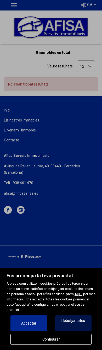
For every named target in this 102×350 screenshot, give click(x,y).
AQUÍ (78, 294)
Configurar (51, 339)
